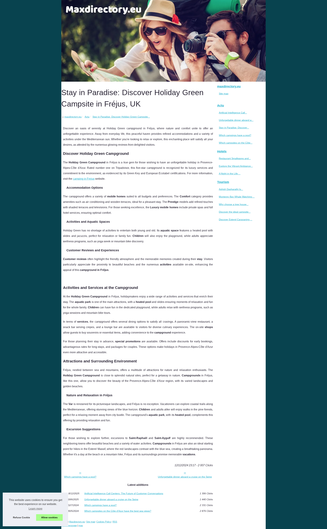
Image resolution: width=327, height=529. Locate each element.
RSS (115, 521)
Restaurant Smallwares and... (235, 158)
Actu (87, 116)
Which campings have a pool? (80, 476)
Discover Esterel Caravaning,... (235, 219)
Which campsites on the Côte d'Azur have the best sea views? (117, 511)
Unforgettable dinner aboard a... (236, 120)
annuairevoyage (69, 525)
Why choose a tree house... (233, 204)
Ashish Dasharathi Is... (231, 189)
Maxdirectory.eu (77, 521)
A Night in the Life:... (229, 173)
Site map (223, 93)
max (81, 525)
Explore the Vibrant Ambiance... (236, 166)
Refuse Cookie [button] (21, 517)
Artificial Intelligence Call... (233, 112)
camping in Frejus (84, 178)
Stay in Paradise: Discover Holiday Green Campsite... (121, 116)
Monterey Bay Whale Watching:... (237, 196)
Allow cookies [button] (49, 517)
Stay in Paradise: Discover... (234, 127)
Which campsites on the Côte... (235, 142)
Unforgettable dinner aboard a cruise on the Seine (185, 476)
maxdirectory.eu (73, 116)
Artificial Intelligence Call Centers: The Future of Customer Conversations (123, 493)
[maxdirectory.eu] (163, 41)
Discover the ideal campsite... (235, 211)
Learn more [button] (35, 508)
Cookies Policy (103, 521)
